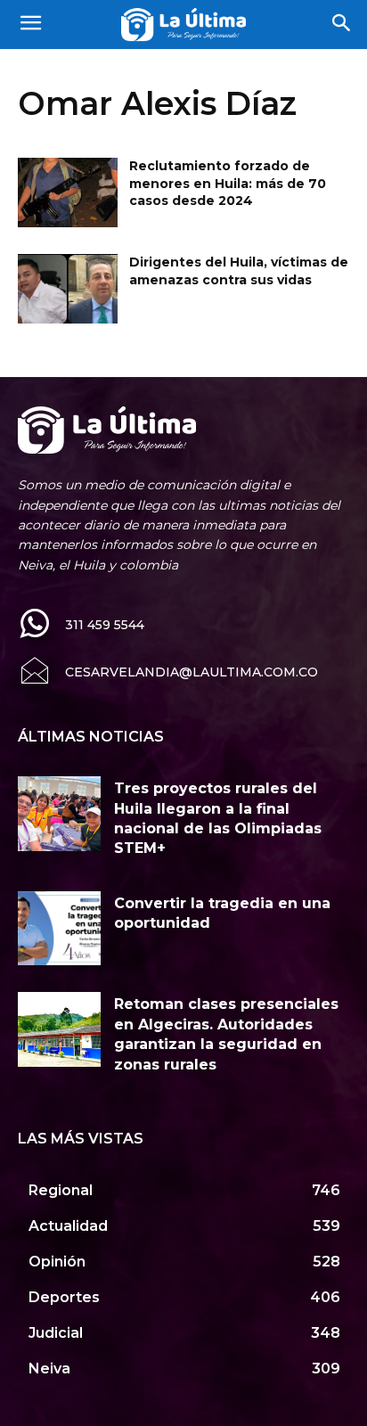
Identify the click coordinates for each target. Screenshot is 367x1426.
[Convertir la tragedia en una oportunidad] (59, 928)
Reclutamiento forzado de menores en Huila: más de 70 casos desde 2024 (227, 183)
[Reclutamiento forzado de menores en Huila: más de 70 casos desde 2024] (68, 192)
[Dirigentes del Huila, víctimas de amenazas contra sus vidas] (68, 289)
